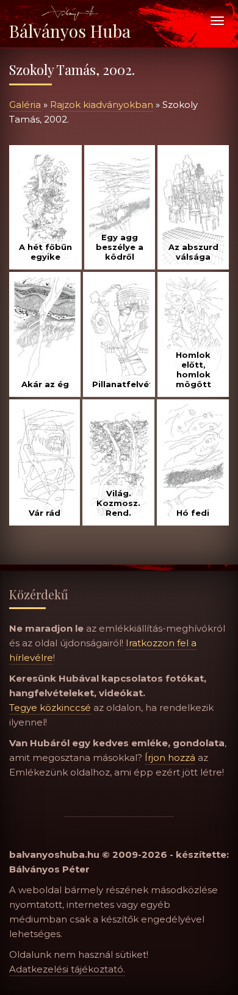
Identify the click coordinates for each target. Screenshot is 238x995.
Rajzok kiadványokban (101, 104)
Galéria (25, 104)
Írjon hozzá (170, 757)
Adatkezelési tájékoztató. (67, 969)
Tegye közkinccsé (50, 707)
